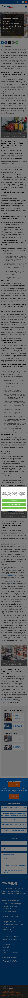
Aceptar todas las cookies (14, 504)
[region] (14, 499)
